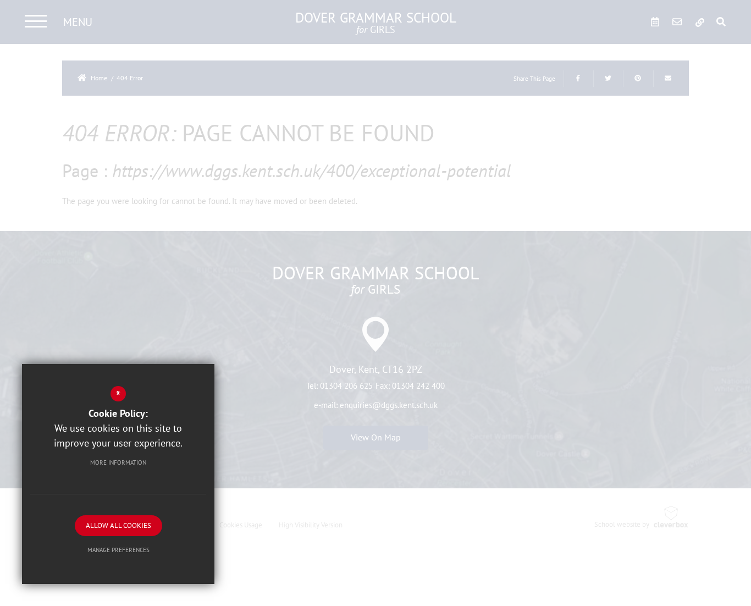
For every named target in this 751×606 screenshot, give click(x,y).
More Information (118, 462)
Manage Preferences (118, 550)
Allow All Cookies (118, 525)
